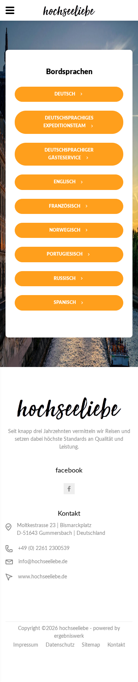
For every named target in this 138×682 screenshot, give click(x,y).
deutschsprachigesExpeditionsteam (68, 122)
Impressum (25, 645)
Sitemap (91, 645)
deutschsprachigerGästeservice (69, 154)
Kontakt (116, 645)
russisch (64, 278)
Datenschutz (60, 645)
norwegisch (64, 230)
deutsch (64, 94)
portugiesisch (64, 254)
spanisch (65, 302)
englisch (64, 182)
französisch (64, 206)
